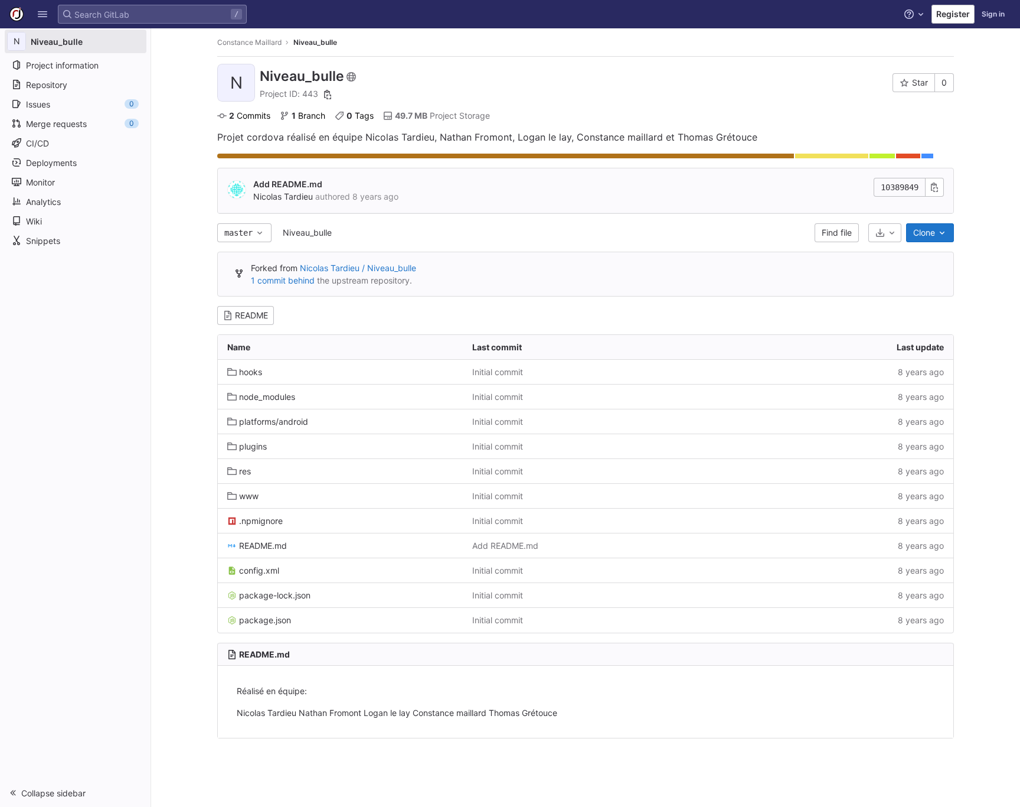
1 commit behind (283, 280)
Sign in (993, 13)
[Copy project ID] (328, 94)
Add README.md (287, 184)
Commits (249, 115)
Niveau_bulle (307, 232)
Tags (360, 115)
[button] (42, 14)
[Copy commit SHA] (934, 187)
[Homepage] (16, 14)
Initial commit (497, 372)
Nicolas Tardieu (283, 196)
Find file (837, 232)
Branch (308, 115)
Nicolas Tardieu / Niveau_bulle (358, 268)
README (251, 315)
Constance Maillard (249, 42)
